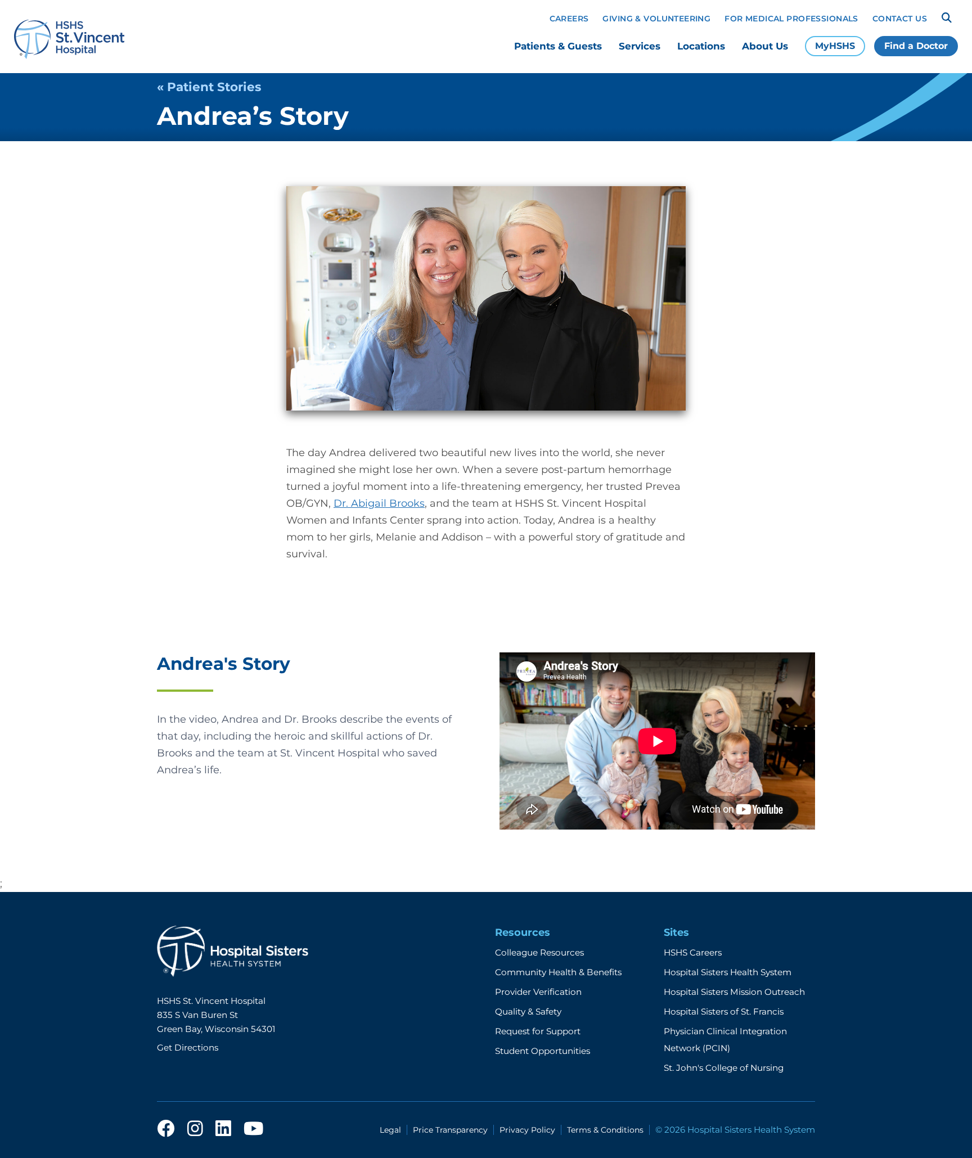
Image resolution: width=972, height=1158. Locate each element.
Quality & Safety (528, 1011)
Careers (569, 18)
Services (639, 46)
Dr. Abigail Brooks (379, 503)
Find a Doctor (916, 45)
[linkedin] (223, 1129)
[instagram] (195, 1129)
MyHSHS (835, 45)
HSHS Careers (693, 952)
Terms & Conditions (605, 1130)
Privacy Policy (527, 1130)
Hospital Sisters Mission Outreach (734, 991)
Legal (390, 1130)
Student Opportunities (542, 1051)
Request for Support (537, 1031)
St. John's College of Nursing (724, 1067)
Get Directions (187, 1047)
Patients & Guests (558, 46)
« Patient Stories (209, 86)
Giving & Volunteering (656, 18)
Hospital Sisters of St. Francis (724, 1011)
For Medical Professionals (791, 18)
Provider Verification (538, 991)
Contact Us (899, 18)
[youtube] (253, 1129)
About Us (765, 46)
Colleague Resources (539, 952)
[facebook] (166, 1129)
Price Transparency (450, 1130)
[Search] (946, 18)
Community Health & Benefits (558, 972)
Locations (701, 46)
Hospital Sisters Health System (727, 972)
